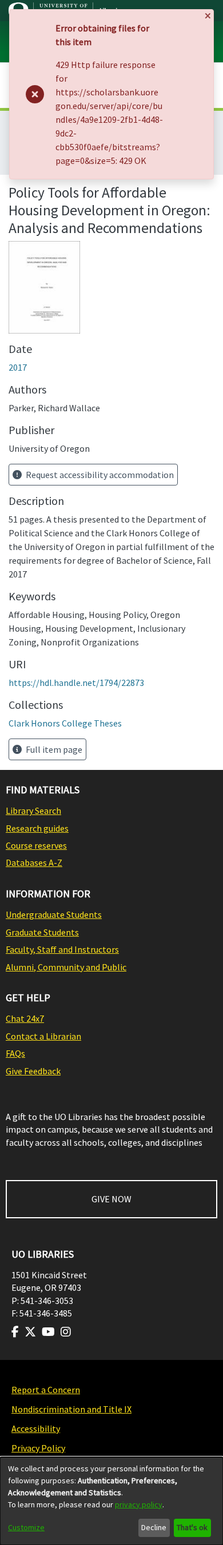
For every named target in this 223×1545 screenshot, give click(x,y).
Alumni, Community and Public (66, 967)
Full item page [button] (53, 749)
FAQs (15, 1053)
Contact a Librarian (43, 1036)
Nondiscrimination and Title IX (71, 1409)
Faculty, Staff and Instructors (62, 949)
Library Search (33, 810)
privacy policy (138, 1504)
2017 (18, 367)
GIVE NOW (111, 1199)
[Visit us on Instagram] (66, 1332)
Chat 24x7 (25, 1018)
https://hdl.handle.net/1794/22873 (76, 682)
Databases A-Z (34, 862)
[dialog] (111, 1501)
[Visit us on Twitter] (30, 1332)
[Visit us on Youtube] (48, 1332)
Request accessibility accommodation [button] (99, 474)
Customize (26, 1527)
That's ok (192, 1527)
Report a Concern (45, 1389)
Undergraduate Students (54, 914)
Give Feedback (33, 1071)
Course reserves (36, 845)
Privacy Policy (38, 1448)
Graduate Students (42, 932)
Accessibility (35, 1428)
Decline (153, 1527)
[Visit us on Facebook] (15, 1332)
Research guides (37, 828)
